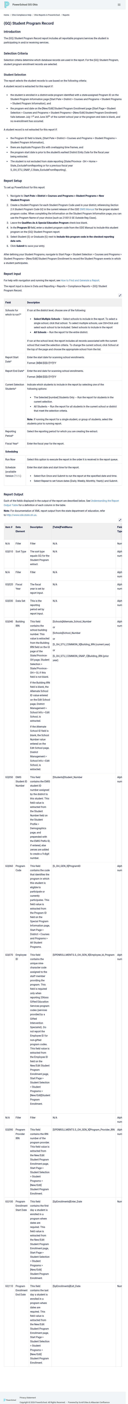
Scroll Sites (84, 1402)
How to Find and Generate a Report (80, 280)
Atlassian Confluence (100, 1402)
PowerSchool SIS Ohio (25, 4)
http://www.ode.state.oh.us (21, 515)
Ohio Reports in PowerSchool (47, 15)
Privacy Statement (28, 1397)
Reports (66, 15)
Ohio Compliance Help (21, 15)
